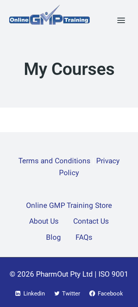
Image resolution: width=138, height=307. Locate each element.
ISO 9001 (113, 274)
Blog (53, 237)
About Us (44, 221)
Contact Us (91, 221)
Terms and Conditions (54, 160)
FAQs (84, 237)
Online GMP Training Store (69, 205)
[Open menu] (121, 20)
